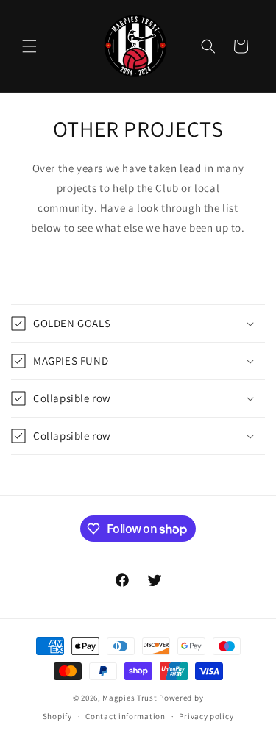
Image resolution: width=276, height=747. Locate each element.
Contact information (125, 716)
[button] (29, 46)
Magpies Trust (129, 698)
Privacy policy (206, 716)
